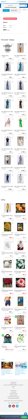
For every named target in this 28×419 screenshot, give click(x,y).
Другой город (14, 10)
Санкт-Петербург (10, 384)
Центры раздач (13, 383)
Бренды (13, 386)
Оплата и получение (13, 395)
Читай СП (3, 359)
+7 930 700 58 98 (14, 403)
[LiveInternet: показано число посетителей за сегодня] (6, 409)
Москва (5, 384)
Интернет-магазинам (13, 393)
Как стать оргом (13, 390)
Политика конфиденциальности (13, 396)
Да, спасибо (6, 10)
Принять (24, 417)
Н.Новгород (16, 384)
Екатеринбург (20, 384)
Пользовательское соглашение (13, 398)
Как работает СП (13, 382)
